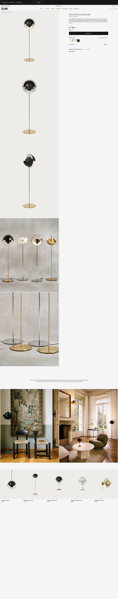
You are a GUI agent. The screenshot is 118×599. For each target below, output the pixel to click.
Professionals (7, 5)
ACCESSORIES (65, 8)
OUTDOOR (58, 8)
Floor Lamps (8, 12)
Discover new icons (59, 5)
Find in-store (72, 51)
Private (2, 5)
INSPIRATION (76, 8)
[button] (116, 8)
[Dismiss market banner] (116, 2)
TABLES (52, 8)
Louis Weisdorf (74, 16)
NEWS (70, 8)
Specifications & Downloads (75, 49)
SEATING (41, 8)
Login (113, 5)
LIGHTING (47, 8)
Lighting (2, 12)
